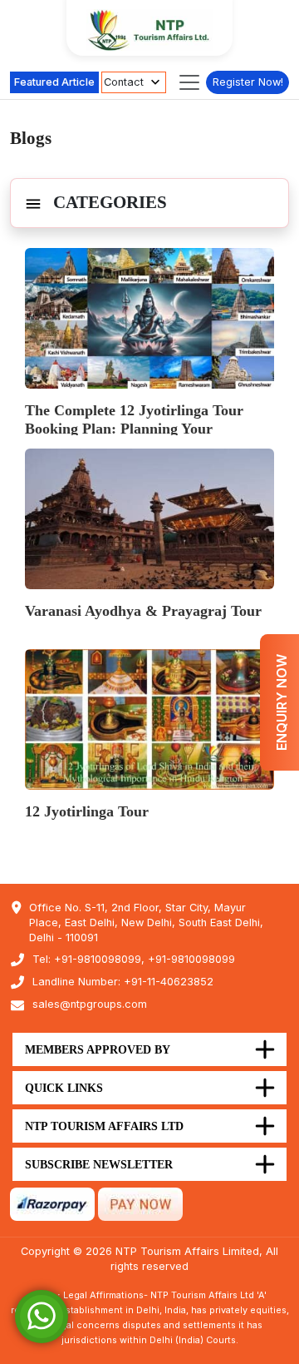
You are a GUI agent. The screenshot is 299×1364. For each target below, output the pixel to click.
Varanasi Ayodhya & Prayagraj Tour (143, 611)
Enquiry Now (281, 702)
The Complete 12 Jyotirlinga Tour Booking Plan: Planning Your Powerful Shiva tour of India (134, 428)
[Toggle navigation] (189, 82)
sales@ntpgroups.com (89, 1004)
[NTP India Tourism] (149, 30)
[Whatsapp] (41, 1315)
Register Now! (248, 82)
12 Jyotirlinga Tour (87, 811)
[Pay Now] (140, 1203)
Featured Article (54, 82)
